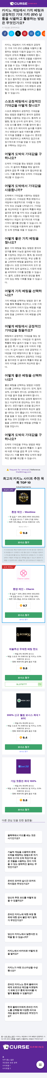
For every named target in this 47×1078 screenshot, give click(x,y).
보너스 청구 (23, 542)
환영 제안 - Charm (23, 589)
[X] (18, 33)
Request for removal (19, 470)
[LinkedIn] (31, 33)
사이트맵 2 (6, 1068)
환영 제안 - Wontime (23, 512)
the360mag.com (23, 472)
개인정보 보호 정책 (9, 1063)
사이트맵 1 (6, 1065)
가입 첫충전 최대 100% (23, 781)
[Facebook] (5, 33)
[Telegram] (38, 33)
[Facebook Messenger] (11, 33)
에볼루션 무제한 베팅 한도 (23, 649)
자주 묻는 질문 (8, 1060)
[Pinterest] (25, 33)
